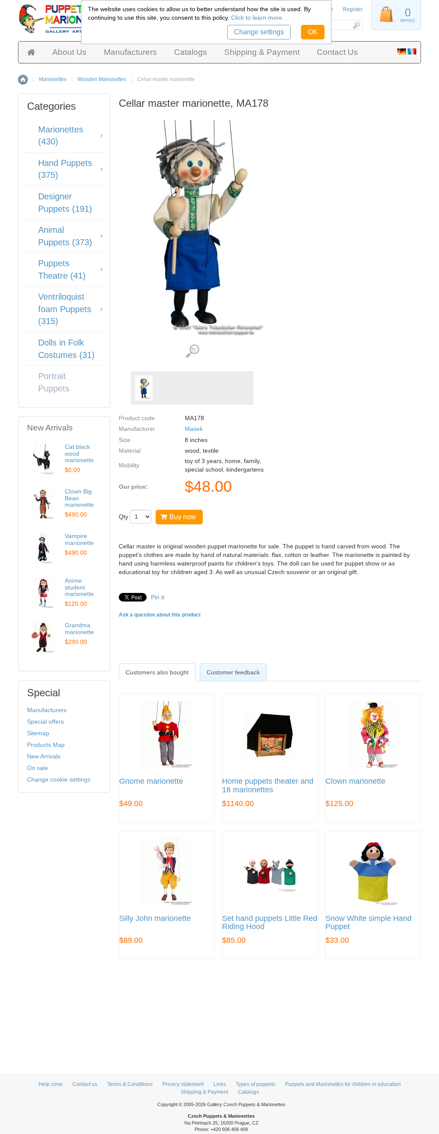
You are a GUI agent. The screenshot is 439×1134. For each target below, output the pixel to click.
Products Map (46, 744)
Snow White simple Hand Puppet (368, 922)
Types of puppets (255, 1084)
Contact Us (337, 52)
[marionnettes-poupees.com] (412, 52)
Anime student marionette (79, 587)
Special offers (45, 721)
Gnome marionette (151, 781)
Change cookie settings (58, 779)
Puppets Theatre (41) (62, 269)
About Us (69, 52)
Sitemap (38, 733)
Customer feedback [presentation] (233, 672)
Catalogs (190, 52)
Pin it (157, 597)
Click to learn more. (257, 17)
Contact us (84, 1084)
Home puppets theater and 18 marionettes (267, 785)
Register (353, 9)
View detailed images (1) (192, 351)
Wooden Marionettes (102, 79)
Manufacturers (130, 52)
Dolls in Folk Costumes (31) (66, 349)
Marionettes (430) (60, 136)
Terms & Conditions (130, 1084)
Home (23, 79)
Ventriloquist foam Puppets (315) (64, 309)
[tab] (157, 672)
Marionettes (52, 79)
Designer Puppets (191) (65, 203)
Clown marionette (355, 781)
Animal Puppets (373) (65, 236)
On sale (37, 767)
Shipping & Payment (262, 52)
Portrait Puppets (53, 382)
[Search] (356, 25)
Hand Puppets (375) (65, 169)
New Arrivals (43, 756)
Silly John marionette (155, 918)
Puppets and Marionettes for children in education (343, 1084)
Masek (194, 428)
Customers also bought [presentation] (157, 672)
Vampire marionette (79, 539)
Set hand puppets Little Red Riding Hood (269, 922)
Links (219, 1084)
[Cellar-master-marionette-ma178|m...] (144, 388)
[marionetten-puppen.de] (401, 52)
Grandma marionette (79, 628)
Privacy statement (183, 1084)
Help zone (51, 1084)
